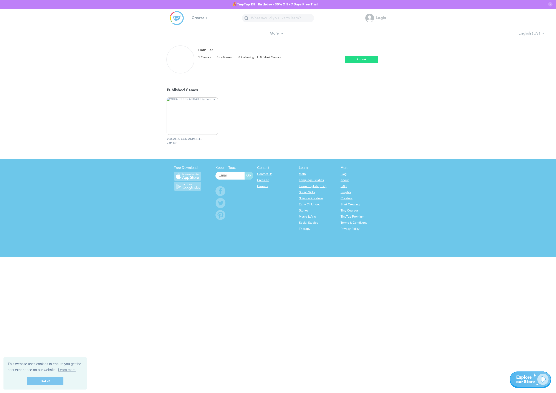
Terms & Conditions (354, 222)
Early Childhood (310, 204)
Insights (346, 192)
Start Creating (350, 204)
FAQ (344, 186)
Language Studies (311, 180)
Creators (346, 198)
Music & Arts (307, 216)
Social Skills (307, 192)
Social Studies (308, 222)
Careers (262, 186)
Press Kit (263, 180)
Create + (199, 17)
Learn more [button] (67, 370)
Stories (303, 210)
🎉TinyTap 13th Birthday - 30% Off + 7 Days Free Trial (275, 4)
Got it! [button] (45, 381)
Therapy (304, 228)
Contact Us (264, 174)
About (345, 180)
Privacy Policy (350, 228)
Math (302, 174)
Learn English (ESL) (312, 186)
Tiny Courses (350, 210)
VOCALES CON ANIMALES (184, 139)
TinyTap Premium (352, 216)
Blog (344, 174)
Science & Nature (311, 198)
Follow (362, 59)
